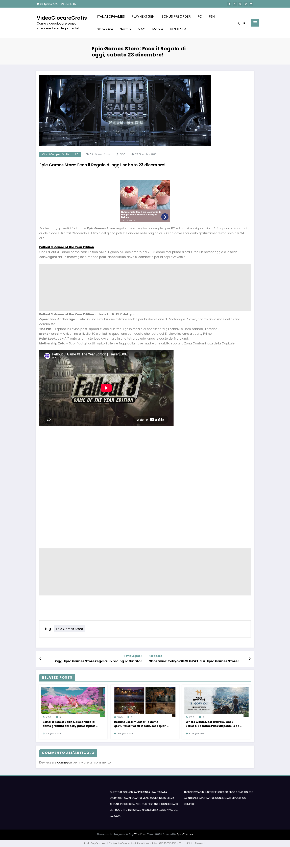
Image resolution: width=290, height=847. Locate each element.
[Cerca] (238, 22)
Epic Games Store (100, 154)
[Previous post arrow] (40, 659)
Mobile (157, 29)
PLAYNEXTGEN (143, 16)
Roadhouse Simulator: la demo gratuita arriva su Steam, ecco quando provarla (142, 724)
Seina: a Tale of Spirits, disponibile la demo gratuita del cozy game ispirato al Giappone (70, 724)
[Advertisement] (140, 287)
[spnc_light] (245, 23)
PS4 (212, 16)
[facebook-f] (229, 4)
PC (199, 16)
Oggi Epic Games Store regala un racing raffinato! (98, 661)
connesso (64, 762)
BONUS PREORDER (176, 16)
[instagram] (246, 4)
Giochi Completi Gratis (55, 154)
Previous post (132, 655)
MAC (142, 29)
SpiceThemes (185, 834)
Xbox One (105, 29)
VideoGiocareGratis (62, 18)
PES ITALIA (178, 29)
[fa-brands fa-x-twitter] (235, 4)
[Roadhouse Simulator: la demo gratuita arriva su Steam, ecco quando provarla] (145, 702)
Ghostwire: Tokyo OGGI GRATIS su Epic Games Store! (194, 661)
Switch (125, 29)
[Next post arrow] (250, 659)
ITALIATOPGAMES (111, 16)
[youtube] (251, 4)
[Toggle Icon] (255, 23)
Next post (155, 655)
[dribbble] (240, 4)
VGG (123, 154)
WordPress (140, 834)
